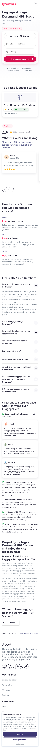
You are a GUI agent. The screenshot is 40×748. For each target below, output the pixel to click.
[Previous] (4, 189)
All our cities (7, 685)
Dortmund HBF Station (10, 623)
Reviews (5, 695)
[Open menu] (36, 4)
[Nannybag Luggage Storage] (11, 4)
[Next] (11, 189)
